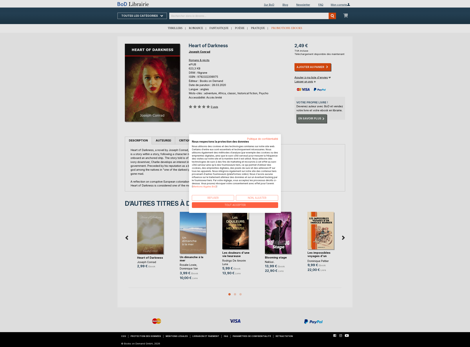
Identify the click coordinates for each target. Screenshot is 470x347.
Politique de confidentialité (262, 138)
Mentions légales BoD (204, 186)
